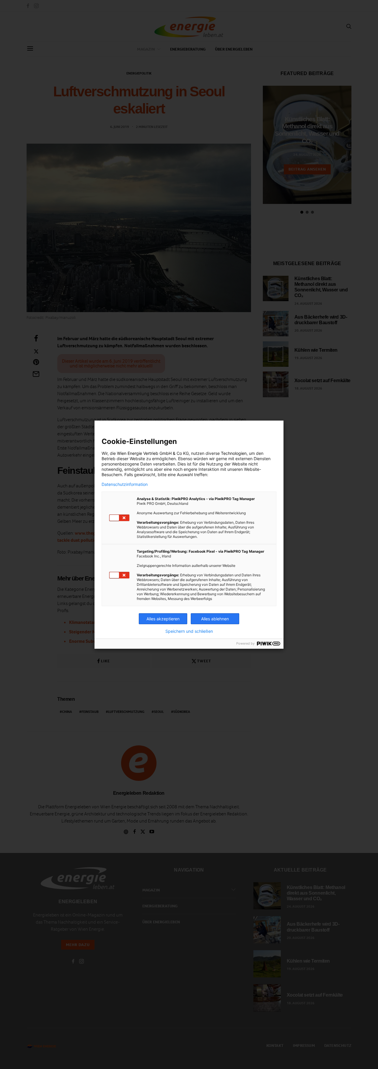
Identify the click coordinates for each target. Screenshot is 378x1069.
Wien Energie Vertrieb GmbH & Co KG (153, 453)
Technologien (234, 453)
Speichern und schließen (189, 631)
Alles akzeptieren (163, 618)
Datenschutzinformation (125, 484)
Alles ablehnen (215, 618)
